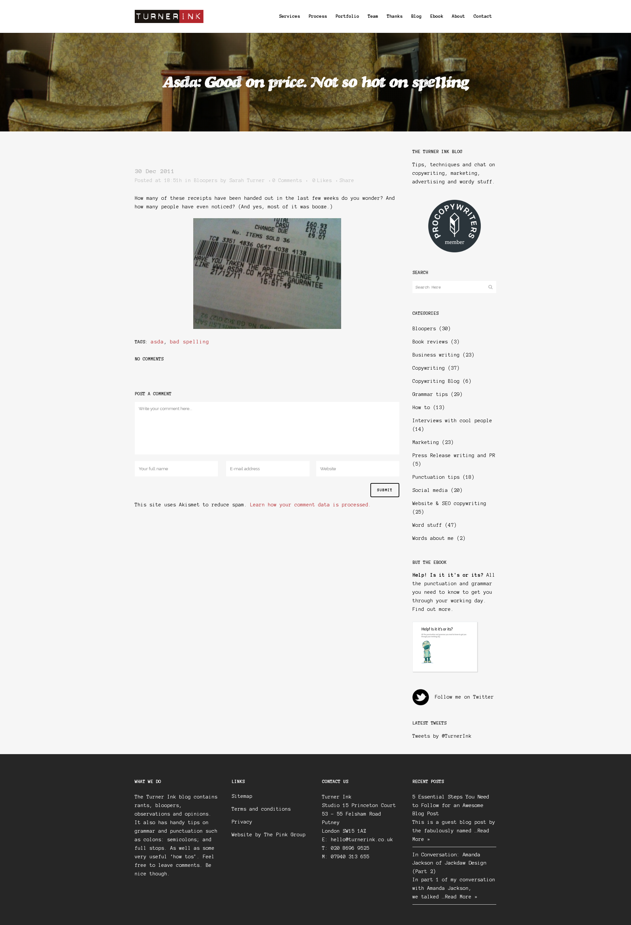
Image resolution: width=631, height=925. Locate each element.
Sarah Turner (247, 180)
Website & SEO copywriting (449, 503)
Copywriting (428, 368)
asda (157, 341)
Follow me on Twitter (464, 697)
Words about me (433, 538)
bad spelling (189, 341)
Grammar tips (430, 394)
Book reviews (430, 341)
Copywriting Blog (436, 381)
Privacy (242, 821)
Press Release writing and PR (453, 455)
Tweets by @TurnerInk (442, 736)
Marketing (425, 442)
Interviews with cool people (452, 420)
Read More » (461, 896)
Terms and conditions (261, 809)
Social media (430, 490)
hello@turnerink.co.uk (362, 839)
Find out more (431, 609)
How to (421, 407)
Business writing (436, 355)
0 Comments (287, 180)
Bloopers (206, 180)
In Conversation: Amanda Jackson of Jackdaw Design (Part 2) (449, 863)
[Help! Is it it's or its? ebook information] (445, 671)
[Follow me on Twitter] (420, 697)
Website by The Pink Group (269, 834)
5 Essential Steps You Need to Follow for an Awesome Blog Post (450, 805)
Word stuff (427, 525)
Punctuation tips (436, 477)
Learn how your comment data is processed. (310, 504)
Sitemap (242, 796)
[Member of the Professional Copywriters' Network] (454, 250)
